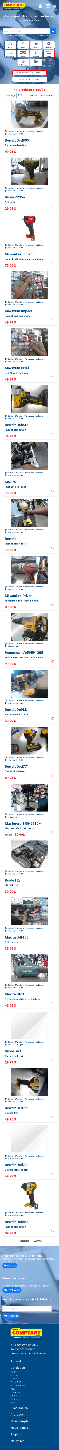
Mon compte (20, 1421)
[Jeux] (23, 53)
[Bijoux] (23, 44)
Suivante (38, 1241)
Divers (14, 1378)
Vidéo (13, 1402)
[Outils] (49, 53)
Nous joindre (20, 1427)
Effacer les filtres (15, 35)
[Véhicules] (23, 61)
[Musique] (36, 53)
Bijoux (14, 1375)
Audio (14, 1371)
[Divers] (36, 44)
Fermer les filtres (44, 35)
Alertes (10, 1265)
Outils (14, 1395)
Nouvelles (17, 1441)
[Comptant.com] (26, 1335)
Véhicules (15, 1399)
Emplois (16, 1434)
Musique (15, 1392)
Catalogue (18, 1368)
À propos (17, 1414)
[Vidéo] (36, 61)
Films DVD (16, 1382)
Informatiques (18, 1385)
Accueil (16, 1361)
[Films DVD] (49, 44)
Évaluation (13, 1290)
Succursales (19, 1408)
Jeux (13, 1389)
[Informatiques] (10, 53)
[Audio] (10, 44)
